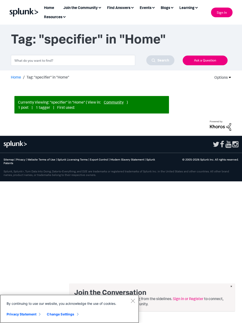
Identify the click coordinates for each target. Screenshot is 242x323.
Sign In (222, 12)
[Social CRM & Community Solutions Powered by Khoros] (220, 125)
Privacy (20, 159)
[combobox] (92, 60)
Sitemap (9, 159)
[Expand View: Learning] (196, 7)
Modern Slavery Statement (127, 159)
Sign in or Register (188, 298)
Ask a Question (205, 60)
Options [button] (219, 77)
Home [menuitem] (49, 7)
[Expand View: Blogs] (172, 7)
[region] (69, 309)
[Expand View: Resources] (64, 16)
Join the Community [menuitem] (80, 7)
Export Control (99, 159)
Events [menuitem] (145, 7)
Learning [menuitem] (186, 7)
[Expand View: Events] (153, 7)
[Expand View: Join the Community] (99, 7)
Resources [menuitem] (53, 16)
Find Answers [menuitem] (118, 7)
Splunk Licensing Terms (72, 159)
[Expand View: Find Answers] (132, 7)
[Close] (132, 300)
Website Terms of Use (41, 159)
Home (16, 77)
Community (114, 102)
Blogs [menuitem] (165, 7)
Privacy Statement (21, 314)
